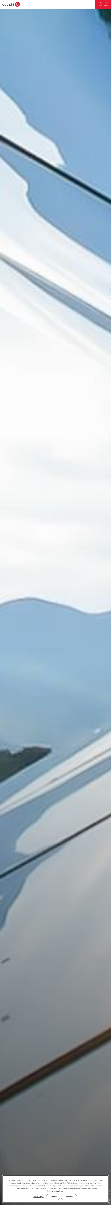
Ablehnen (53, 1197)
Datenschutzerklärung (55, 1191)
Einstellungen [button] (38, 1197)
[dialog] (55, 1189)
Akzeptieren (68, 1197)
